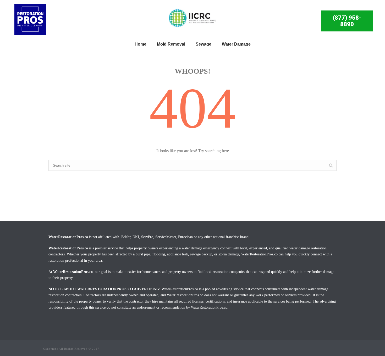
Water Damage (236, 44)
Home (140, 44)
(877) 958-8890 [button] (347, 21)
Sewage (203, 44)
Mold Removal (171, 44)
